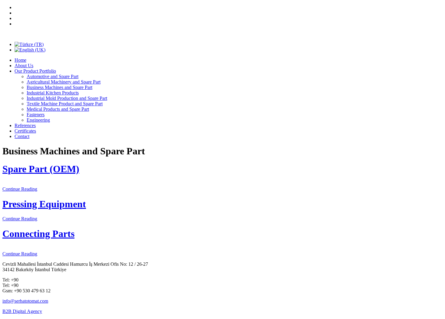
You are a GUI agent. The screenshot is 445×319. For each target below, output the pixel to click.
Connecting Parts (38, 233)
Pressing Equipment (44, 204)
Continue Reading (19, 189)
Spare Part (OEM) (40, 168)
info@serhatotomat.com (25, 301)
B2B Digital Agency (22, 311)
